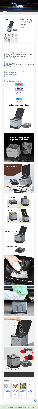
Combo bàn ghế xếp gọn (26, 29)
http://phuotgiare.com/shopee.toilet (15, 81)
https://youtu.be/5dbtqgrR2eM (16, 53)
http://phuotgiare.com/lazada (14, 79)
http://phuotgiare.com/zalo (16, 76)
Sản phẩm (7, 13)
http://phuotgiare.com (13, 74)
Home (4, 13)
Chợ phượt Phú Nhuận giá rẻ (20, 406)
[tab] (7, 45)
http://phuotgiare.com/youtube (16, 75)
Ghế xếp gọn (11, 13)
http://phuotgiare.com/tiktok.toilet (14, 80)
